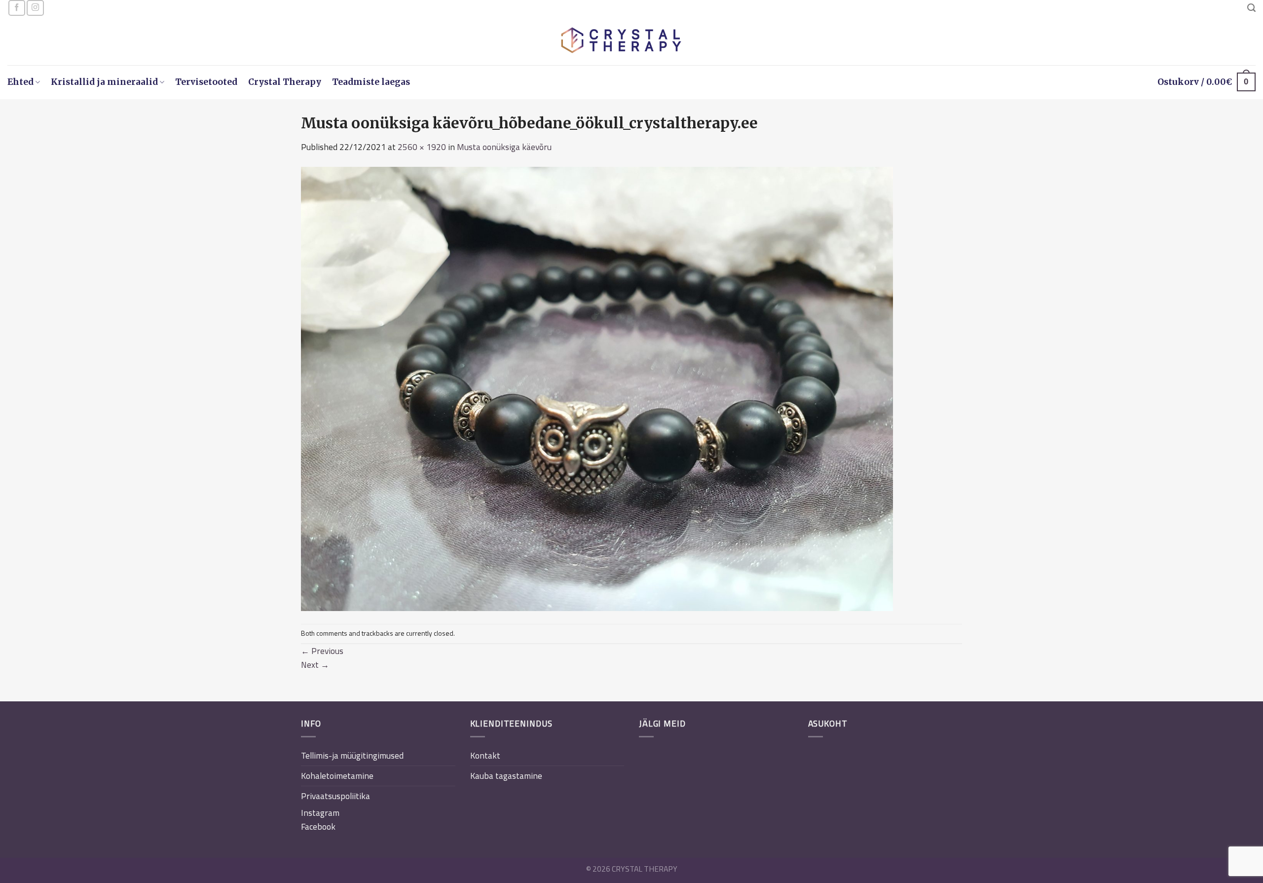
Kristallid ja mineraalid (104, 82)
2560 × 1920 (422, 147)
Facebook (318, 826)
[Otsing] (1251, 7)
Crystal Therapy (284, 82)
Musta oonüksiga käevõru (504, 147)
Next (315, 664)
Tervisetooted (206, 82)
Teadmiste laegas (371, 82)
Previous (322, 650)
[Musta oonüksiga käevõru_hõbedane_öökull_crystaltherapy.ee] (597, 387)
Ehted (20, 82)
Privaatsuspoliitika (335, 796)
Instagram (320, 812)
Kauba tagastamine (506, 775)
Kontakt (485, 755)
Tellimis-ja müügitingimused (352, 755)
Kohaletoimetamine (337, 775)
